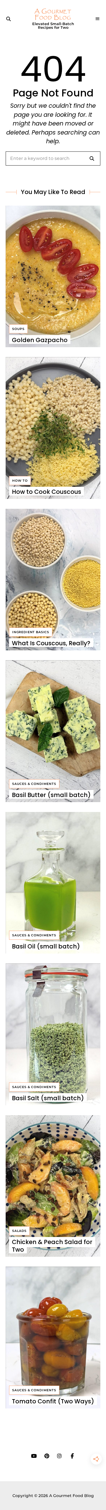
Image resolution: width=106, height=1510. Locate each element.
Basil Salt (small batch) (48, 1098)
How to (20, 481)
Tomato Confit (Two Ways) (53, 1401)
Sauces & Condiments (34, 784)
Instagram (59, 1456)
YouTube (34, 1456)
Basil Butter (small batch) (51, 795)
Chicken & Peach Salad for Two (52, 1246)
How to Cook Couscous (46, 492)
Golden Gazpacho (40, 340)
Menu (97, 19)
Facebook (72, 1456)
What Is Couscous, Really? (51, 643)
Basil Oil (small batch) (46, 946)
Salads (19, 1231)
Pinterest (46, 1456)
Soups (18, 329)
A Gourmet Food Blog (53, 14)
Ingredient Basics (30, 632)
